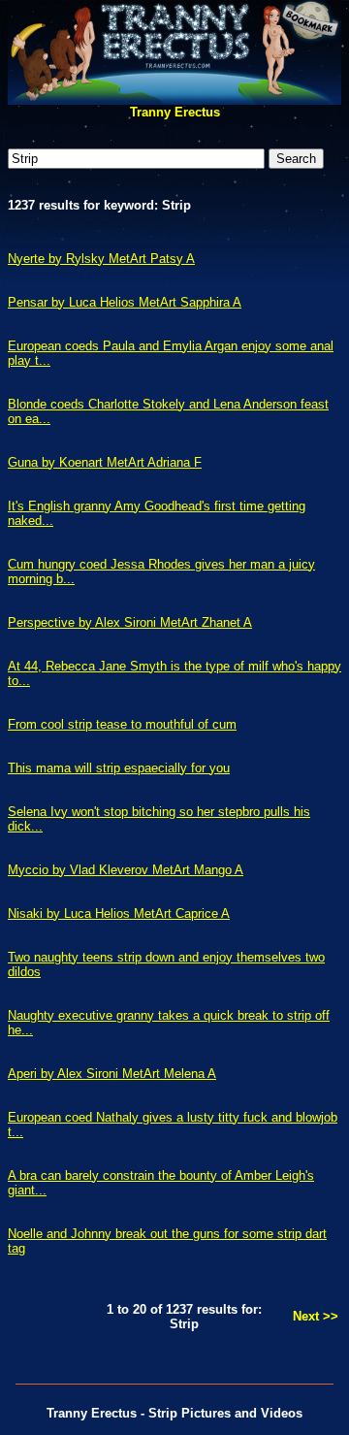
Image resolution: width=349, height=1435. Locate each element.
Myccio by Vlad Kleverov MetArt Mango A (125, 870)
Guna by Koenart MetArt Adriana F (105, 462)
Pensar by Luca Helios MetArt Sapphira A (124, 302)
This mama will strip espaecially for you (119, 768)
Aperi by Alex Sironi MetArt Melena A (112, 1073)
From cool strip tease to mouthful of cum (122, 724)
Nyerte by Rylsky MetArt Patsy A (101, 258)
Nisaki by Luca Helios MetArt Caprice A (119, 913)
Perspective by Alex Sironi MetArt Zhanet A (130, 622)
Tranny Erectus (175, 112)
